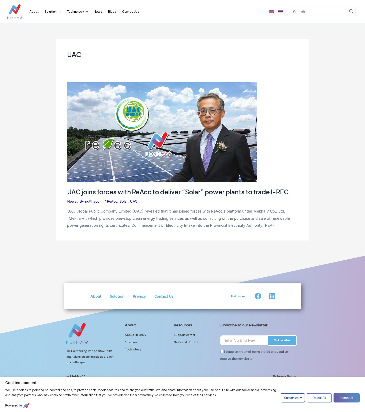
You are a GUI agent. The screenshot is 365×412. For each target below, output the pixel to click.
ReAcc (112, 201)
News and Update (186, 342)
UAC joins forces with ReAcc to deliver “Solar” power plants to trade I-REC (178, 192)
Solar (123, 201)
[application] (59, 11)
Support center (184, 334)
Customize (291, 398)
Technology (75, 12)
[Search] (351, 11)
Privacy (139, 296)
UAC (133, 201)
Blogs (112, 12)
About (34, 12)
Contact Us (130, 12)
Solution (51, 12)
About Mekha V (135, 334)
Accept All (347, 398)
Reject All (319, 398)
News (98, 12)
